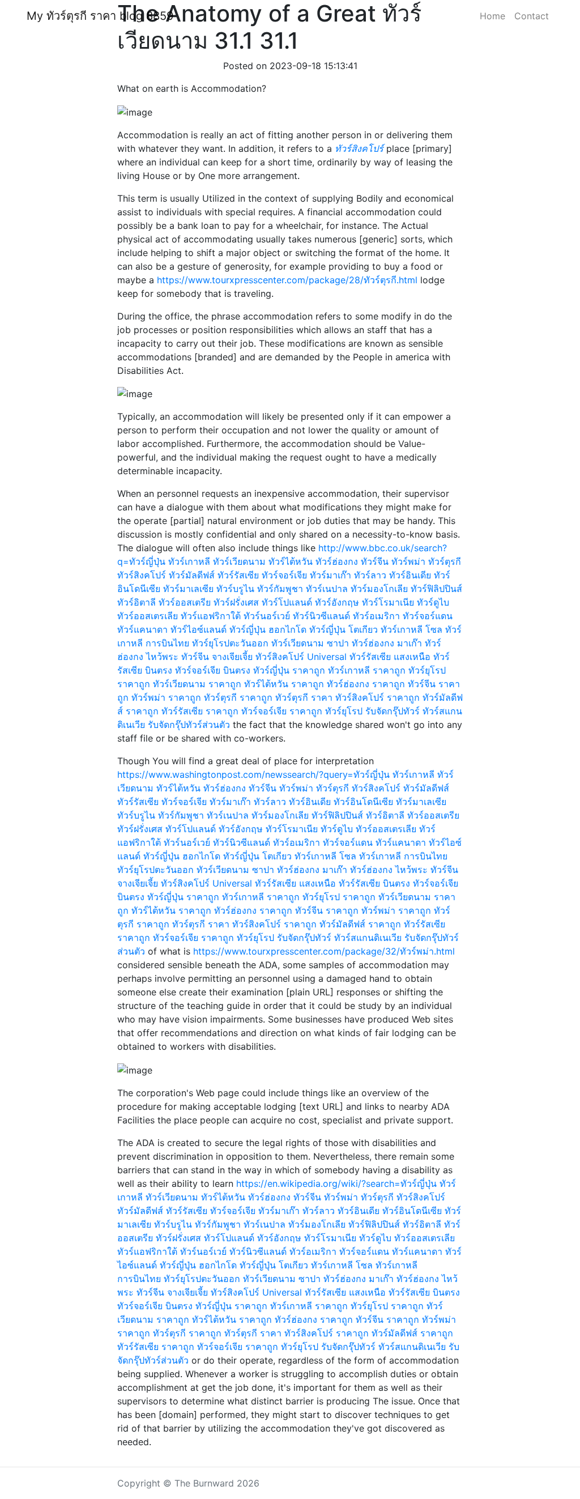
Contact (531, 16)
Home (492, 16)
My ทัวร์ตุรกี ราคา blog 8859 (100, 16)
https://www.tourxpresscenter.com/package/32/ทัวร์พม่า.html (324, 951)
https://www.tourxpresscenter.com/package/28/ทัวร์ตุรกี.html (287, 280)
